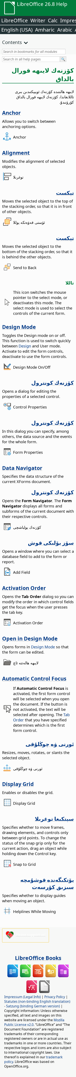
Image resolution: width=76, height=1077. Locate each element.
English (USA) (17, 29)
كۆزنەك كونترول (52, 382)
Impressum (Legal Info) (22, 996)
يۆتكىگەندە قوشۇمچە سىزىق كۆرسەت (47, 883)
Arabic (64, 29)
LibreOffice (14, 20)
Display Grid (18, 783)
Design (25, 345)
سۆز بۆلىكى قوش (51, 542)
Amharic (45, 29)
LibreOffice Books (38, 957)
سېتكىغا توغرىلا (54, 818)
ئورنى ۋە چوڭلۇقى (50, 743)
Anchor (11, 112)
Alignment (16, 152)
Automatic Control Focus (34, 678)
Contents (12, 42)
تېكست (65, 192)
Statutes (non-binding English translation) (37, 1001)
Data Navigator (22, 467)
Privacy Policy (54, 996)
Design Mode (19, 326)
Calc (53, 20)
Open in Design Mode (30, 638)
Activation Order (24, 587)
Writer (37, 20)
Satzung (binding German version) (33, 1006)
